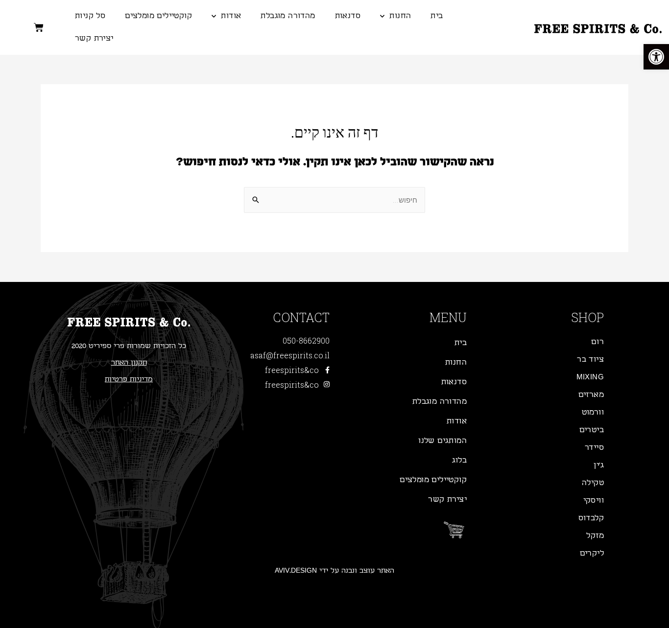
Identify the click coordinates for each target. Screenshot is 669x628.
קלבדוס (591, 518)
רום (597, 342)
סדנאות (347, 16)
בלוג (459, 460)
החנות (400, 16)
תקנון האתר (129, 362)
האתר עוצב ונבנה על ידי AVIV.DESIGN (334, 570)
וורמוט (593, 412)
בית (436, 16)
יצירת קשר (94, 38)
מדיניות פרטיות (129, 379)
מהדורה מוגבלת (288, 16)
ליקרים (592, 553)
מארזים (591, 394)
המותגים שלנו (442, 440)
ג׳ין (599, 465)
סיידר (594, 447)
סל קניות (90, 16)
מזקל (595, 535)
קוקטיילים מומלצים (158, 16)
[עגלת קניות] (38, 28)
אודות (231, 16)
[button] (656, 57)
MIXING (590, 377)
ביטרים (591, 430)
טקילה (593, 483)
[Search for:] (334, 200)
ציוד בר (590, 359)
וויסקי (593, 500)
